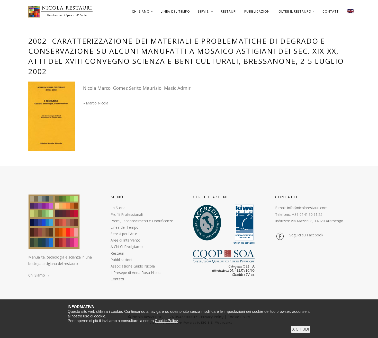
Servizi (204, 11)
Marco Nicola (97, 103)
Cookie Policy (166, 320)
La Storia (118, 207)
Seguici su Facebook (306, 235)
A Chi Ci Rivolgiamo (127, 246)
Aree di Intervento (125, 240)
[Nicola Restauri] (62, 11)
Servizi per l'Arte (124, 233)
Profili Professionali (127, 214)
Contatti (331, 11)
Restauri (229, 11)
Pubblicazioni (257, 11)
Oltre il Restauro (294, 11)
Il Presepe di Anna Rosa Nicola (136, 272)
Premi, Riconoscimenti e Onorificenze (142, 220)
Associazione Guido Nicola (133, 266)
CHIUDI (300, 329)
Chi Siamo (141, 11)
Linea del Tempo (175, 11)
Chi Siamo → (39, 275)
